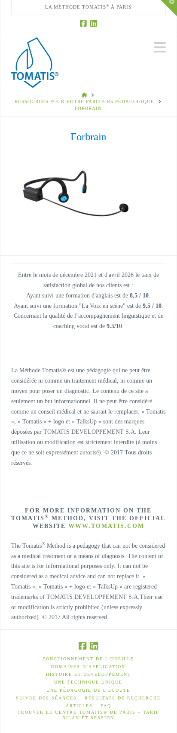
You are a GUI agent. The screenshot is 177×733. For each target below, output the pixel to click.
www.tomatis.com (106, 526)
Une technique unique (88, 682)
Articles (79, 705)
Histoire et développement (88, 674)
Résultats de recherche (123, 698)
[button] (160, 47)
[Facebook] (83, 24)
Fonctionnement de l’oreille (88, 658)
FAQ (106, 705)
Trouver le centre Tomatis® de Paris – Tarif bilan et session (88, 715)
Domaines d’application (88, 666)
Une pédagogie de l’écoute (88, 690)
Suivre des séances (46, 698)
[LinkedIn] (93, 24)
